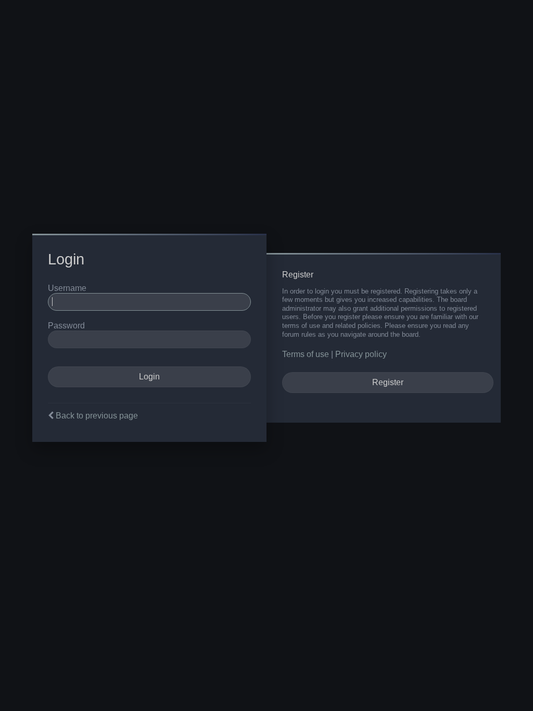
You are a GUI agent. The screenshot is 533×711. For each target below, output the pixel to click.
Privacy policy (361, 354)
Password (66, 325)
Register (387, 382)
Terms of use (305, 354)
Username (67, 288)
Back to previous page (97, 415)
